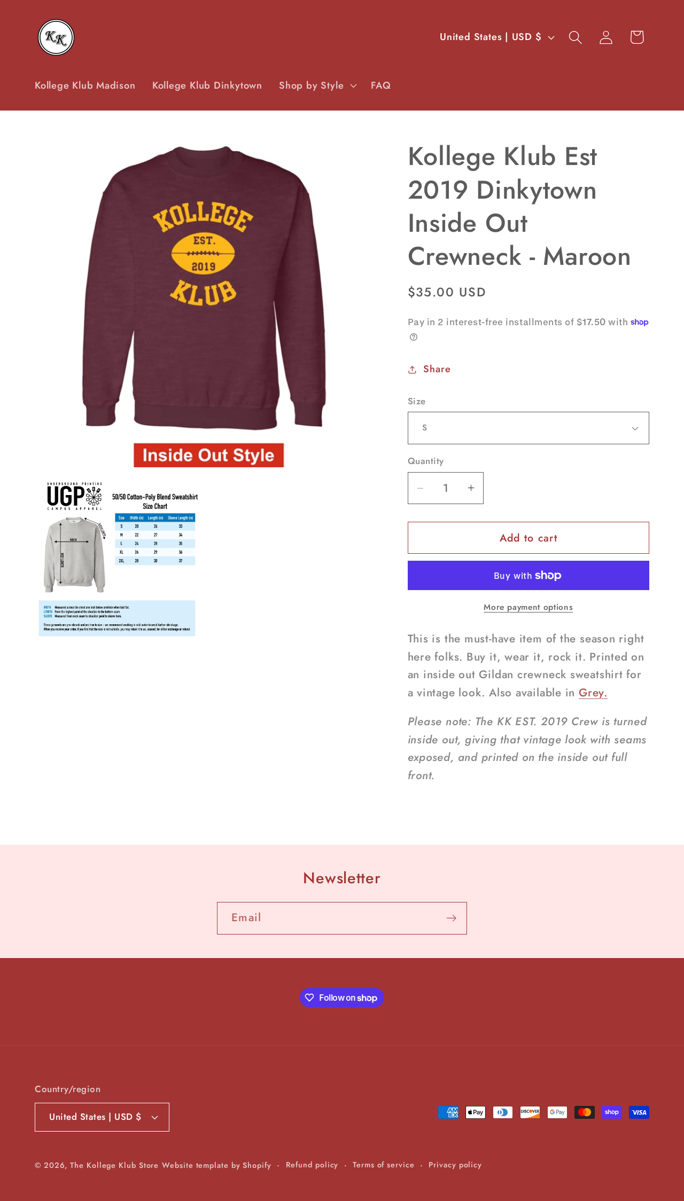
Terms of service (384, 1164)
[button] (317, 85)
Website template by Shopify (216, 1164)
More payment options (528, 607)
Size (417, 401)
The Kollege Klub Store (114, 1164)
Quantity (426, 461)
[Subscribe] (451, 918)
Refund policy (312, 1164)
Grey (591, 693)
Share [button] (436, 369)
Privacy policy (455, 1164)
